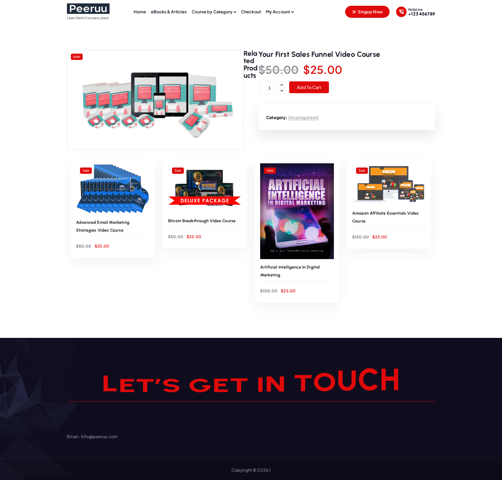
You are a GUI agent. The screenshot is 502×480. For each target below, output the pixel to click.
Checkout (251, 11)
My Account (278, 11)
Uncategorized (303, 117)
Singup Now (370, 11)
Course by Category (212, 11)
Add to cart (309, 87)
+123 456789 (421, 13)
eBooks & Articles (169, 11)
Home (140, 11)
